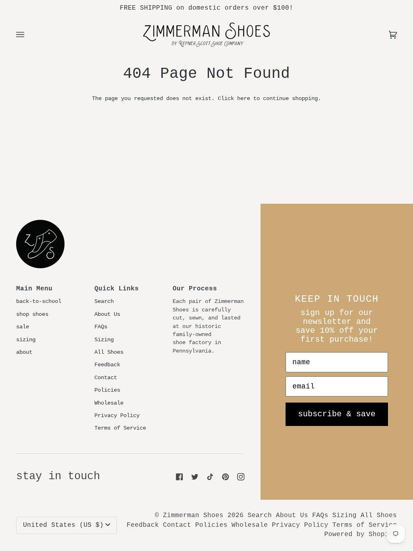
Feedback (107, 365)
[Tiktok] (210, 476)
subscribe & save (336, 414)
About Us (107, 314)
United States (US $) (63, 525)
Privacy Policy (117, 416)
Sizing (104, 340)
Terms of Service (120, 428)
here (243, 99)
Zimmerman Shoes (193, 515)
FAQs (100, 327)
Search (104, 301)
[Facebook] (179, 476)
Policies (107, 390)
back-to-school (38, 301)
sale (22, 327)
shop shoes (32, 314)
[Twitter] (194, 476)
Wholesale (108, 403)
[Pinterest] (225, 476)
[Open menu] (28, 35)
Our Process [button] (195, 288)
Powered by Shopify (360, 534)
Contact (105, 378)
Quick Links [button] (116, 288)
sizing (25, 340)
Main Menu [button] (34, 288)
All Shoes (108, 352)
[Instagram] (240, 476)
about (24, 352)
